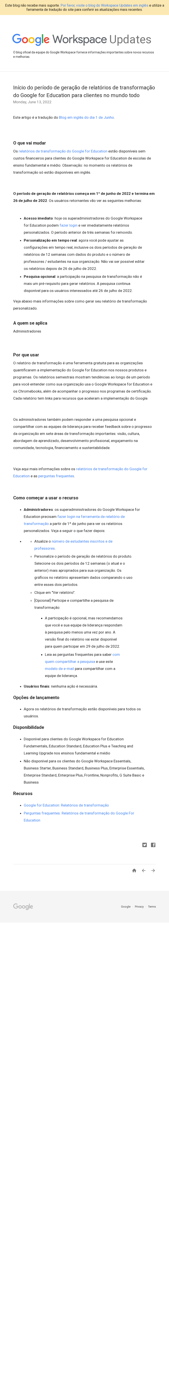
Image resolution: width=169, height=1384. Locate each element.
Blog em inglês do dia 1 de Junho (86, 117)
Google (126, 906)
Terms (152, 906)
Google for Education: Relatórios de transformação (66, 805)
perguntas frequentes (56, 476)
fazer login (68, 225)
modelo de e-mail (59, 668)
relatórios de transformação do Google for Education (63, 151)
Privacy (139, 906)
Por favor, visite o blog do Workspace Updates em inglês (104, 5)
